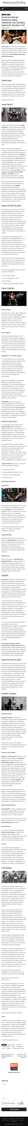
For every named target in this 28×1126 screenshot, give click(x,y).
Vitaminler (18, 1118)
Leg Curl (3, 1048)
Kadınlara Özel (22, 1120)
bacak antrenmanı (11, 1044)
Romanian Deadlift (16, 1048)
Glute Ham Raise (20, 1046)
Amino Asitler (14, 1121)
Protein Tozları (14, 1120)
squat (23, 1048)
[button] (2, 9)
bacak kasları (19, 1044)
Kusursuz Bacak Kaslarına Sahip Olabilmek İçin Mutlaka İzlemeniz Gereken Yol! (13, 21)
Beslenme (8, 1120)
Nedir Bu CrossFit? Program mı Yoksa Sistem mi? (22, 1056)
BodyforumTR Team (5, 27)
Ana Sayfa (3, 12)
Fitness (8, 14)
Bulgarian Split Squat (6, 1046)
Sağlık (3, 1120)
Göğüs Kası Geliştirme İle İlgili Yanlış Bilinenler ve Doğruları (7, 1056)
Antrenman (9, 12)
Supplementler (11, 1118)
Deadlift (13, 1046)
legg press (9, 1048)
